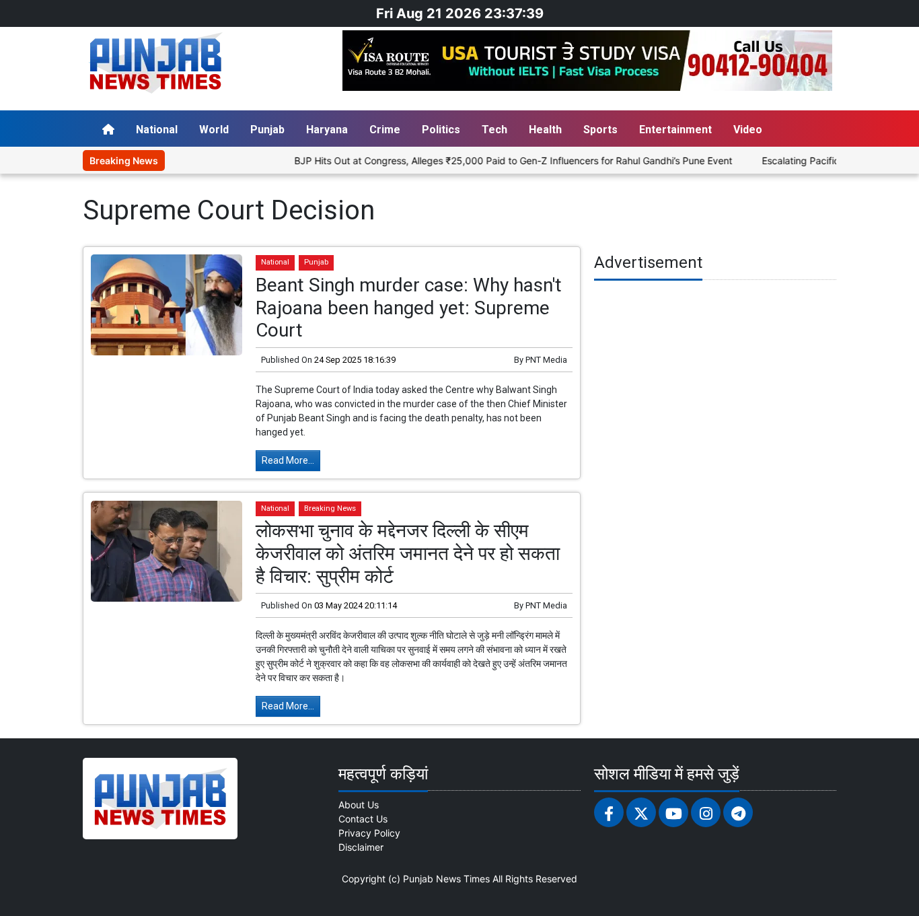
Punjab (267, 129)
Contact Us (363, 818)
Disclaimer (360, 847)
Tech (494, 129)
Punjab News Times (446, 878)
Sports (600, 129)
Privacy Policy (369, 833)
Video (747, 129)
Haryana (327, 129)
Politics (441, 129)
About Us (358, 804)
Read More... (288, 460)
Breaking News (330, 508)
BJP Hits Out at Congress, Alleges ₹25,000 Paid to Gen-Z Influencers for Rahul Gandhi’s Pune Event (494, 160)
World (214, 129)
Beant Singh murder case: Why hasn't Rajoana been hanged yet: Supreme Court (409, 307)
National (157, 129)
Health (545, 129)
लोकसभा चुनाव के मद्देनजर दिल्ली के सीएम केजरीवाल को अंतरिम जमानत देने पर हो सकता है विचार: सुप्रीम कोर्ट (408, 553)
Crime (384, 129)
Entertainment (675, 129)
